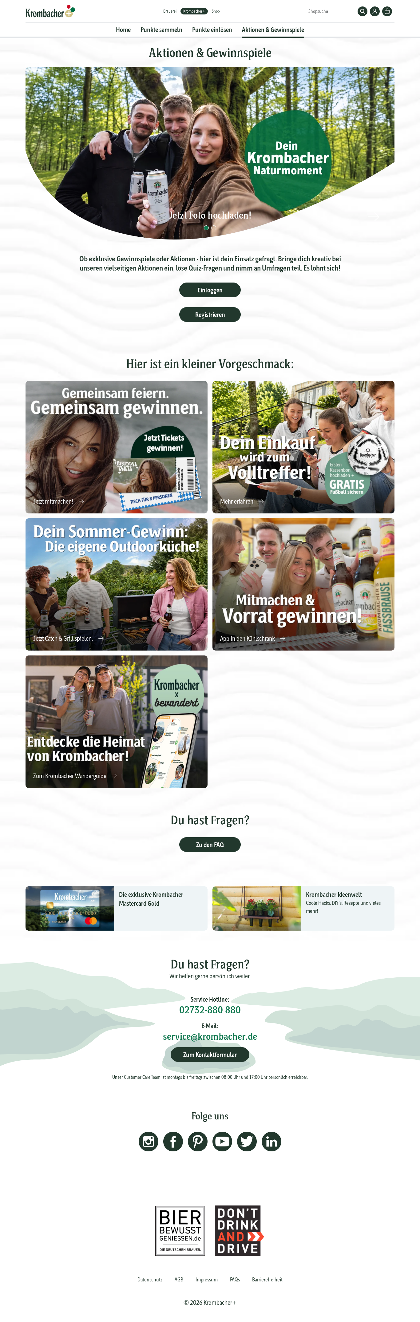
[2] (213, 227)
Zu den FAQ (210, 845)
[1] (206, 227)
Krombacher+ (194, 11)
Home (123, 30)
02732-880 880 (210, 1010)
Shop (216, 11)
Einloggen (210, 290)
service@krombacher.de (210, 1036)
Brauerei (169, 11)
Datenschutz (149, 1279)
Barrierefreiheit (267, 1279)
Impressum (207, 1279)
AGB (179, 1279)
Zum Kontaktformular (210, 1055)
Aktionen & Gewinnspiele (273, 30)
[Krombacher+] (50, 11)
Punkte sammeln (161, 30)
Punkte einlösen (212, 30)
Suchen (362, 11)
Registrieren (210, 315)
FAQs (235, 1279)
